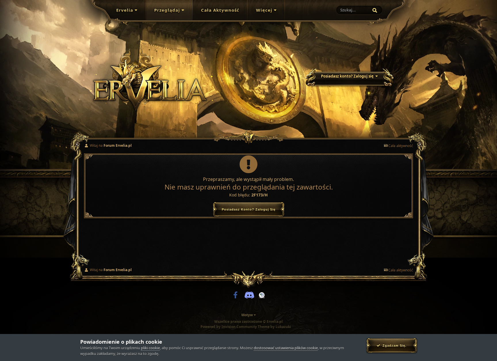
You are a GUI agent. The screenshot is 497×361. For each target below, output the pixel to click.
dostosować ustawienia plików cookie (286, 347)
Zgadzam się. (393, 345)
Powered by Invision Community (228, 326)
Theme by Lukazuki (274, 327)
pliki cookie (150, 347)
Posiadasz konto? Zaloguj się (348, 76)
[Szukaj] (375, 10)
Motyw (247, 314)
